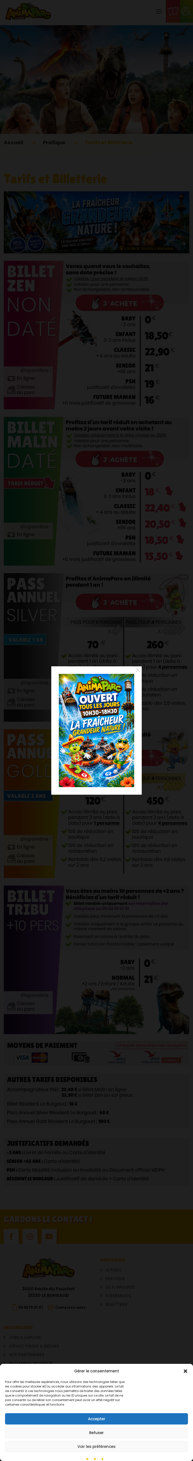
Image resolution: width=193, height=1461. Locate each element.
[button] (185, 1371)
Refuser (96, 1432)
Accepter (96, 1418)
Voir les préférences (96, 1446)
